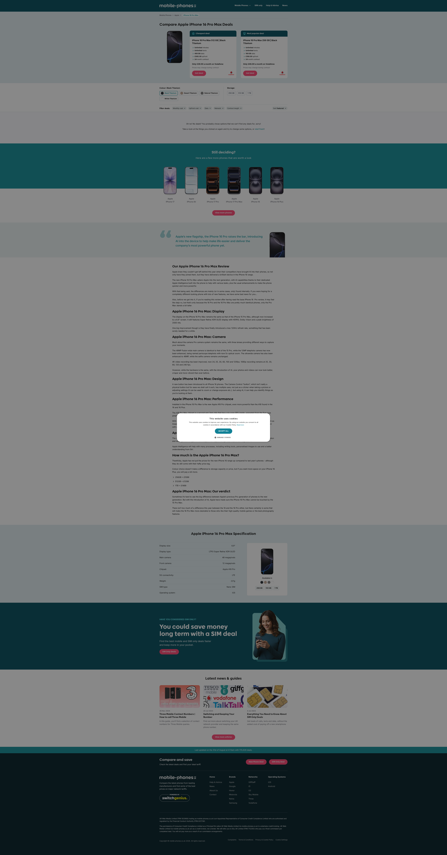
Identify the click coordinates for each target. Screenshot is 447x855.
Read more (240, 425)
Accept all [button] (223, 431)
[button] (223, 437)
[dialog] (223, 427)
